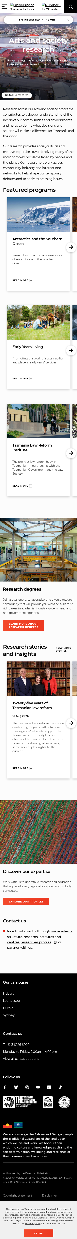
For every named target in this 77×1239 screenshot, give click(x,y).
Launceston (12, 1001)
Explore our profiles (26, 901)
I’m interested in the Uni (37, 19)
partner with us (19, 948)
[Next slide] (71, 247)
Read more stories (63, 649)
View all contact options (21, 1059)
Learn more (39, 1156)
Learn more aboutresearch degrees (23, 625)
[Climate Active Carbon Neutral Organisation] (48, 1103)
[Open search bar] (70, 6)
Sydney (8, 1015)
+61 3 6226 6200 (18, 1045)
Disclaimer (49, 1195)
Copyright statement (17, 1195)
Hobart (8, 993)
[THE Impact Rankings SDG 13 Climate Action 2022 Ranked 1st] (20, 1103)
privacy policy (32, 1223)
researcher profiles (36, 942)
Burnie (8, 1008)
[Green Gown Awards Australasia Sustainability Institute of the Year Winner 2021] (64, 1103)
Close (38, 1233)
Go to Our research (16, 94)
